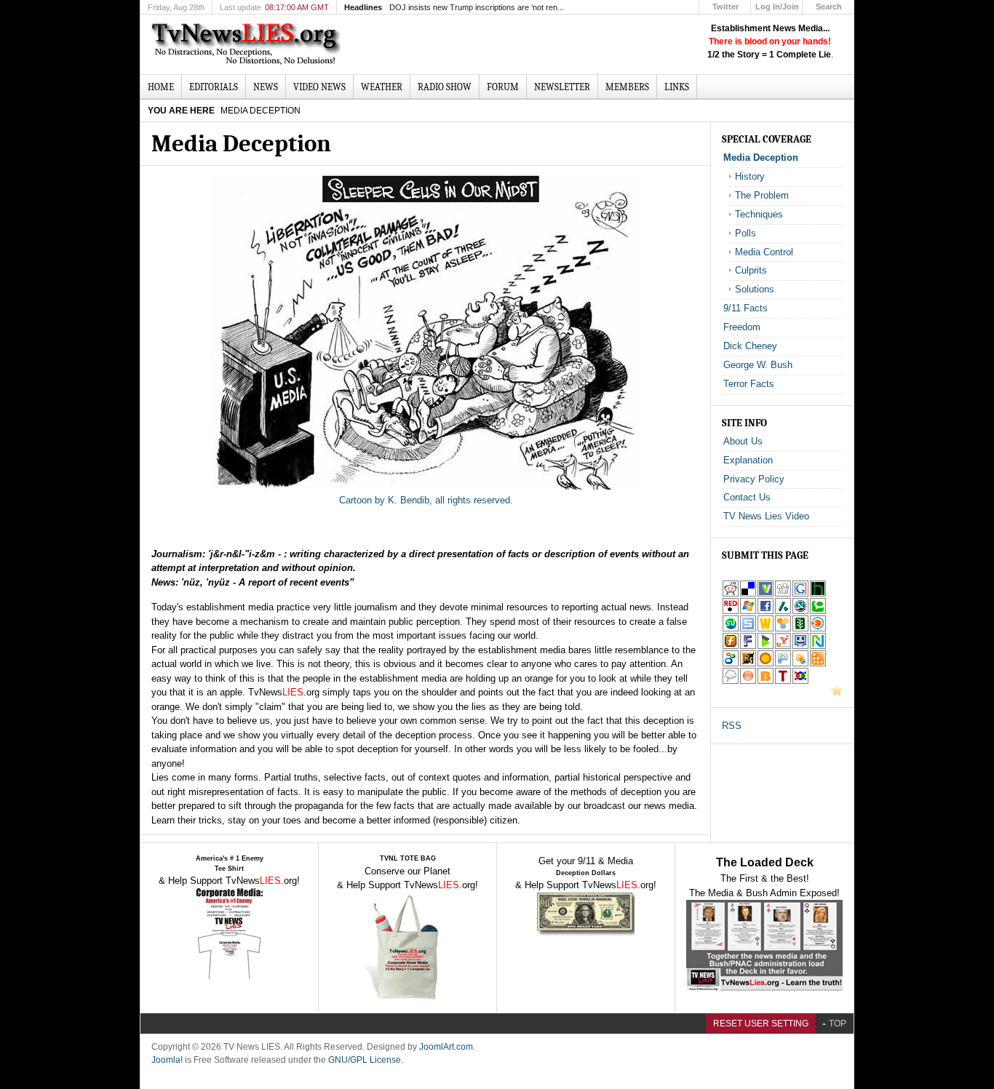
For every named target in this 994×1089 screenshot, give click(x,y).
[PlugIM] (783, 663)
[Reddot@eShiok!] (730, 611)
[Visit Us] (837, 692)
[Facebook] (765, 611)
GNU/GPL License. (365, 1060)
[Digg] (783, 594)
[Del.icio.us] (748, 594)
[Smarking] (800, 646)
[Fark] (748, 646)
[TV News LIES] (247, 44)
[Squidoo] (800, 663)
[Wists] (765, 628)
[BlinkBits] (765, 681)
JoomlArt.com (446, 1047)
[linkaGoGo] (800, 681)
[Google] (800, 594)
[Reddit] (730, 594)
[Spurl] (748, 628)
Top (837, 1023)
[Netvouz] (818, 646)
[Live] (748, 611)
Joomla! (167, 1060)
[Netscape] (800, 611)
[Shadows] (730, 663)
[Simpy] (783, 628)
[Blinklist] (818, 628)
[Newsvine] (800, 628)
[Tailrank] (783, 681)
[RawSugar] (748, 663)
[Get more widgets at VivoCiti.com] (765, 594)
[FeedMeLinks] (748, 681)
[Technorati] (818, 611)
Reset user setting (760, 1023)
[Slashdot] (783, 611)
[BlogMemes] (730, 681)
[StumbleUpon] (730, 628)
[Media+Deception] (783, 646)
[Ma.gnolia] (765, 663)
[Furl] (730, 646)
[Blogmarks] (765, 646)
